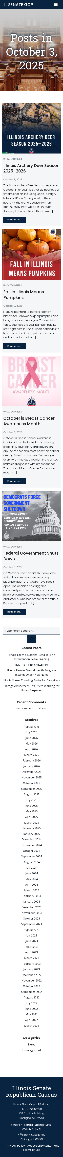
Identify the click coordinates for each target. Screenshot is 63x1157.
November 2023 (32, 913)
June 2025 (31, 805)
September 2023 (31, 924)
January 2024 (31, 901)
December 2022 (31, 975)
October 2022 (31, 986)
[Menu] (56, 4)
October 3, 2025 (12, 179)
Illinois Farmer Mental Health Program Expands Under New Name (31, 672)
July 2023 (31, 935)
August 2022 (31, 997)
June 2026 (31, 738)
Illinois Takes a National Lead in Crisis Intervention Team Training (31, 657)
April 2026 (31, 749)
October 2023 (31, 918)
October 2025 (31, 783)
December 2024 (31, 839)
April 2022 (31, 1020)
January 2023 (31, 969)
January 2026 (31, 766)
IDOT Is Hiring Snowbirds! (31, 665)
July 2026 (31, 732)
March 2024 (31, 890)
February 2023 (32, 964)
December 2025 (31, 772)
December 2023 (31, 907)
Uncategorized (12, 159)
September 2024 (31, 856)
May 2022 (32, 1014)
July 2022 (31, 1003)
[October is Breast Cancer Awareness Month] (31, 381)
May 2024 (32, 879)
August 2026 (31, 727)
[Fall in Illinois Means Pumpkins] (31, 254)
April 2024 (31, 884)
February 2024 (32, 896)
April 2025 (31, 817)
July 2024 (31, 867)
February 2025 (32, 828)
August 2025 (31, 794)
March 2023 (31, 958)
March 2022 (31, 1026)
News (31, 1044)
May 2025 (32, 811)
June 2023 (31, 941)
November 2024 (32, 845)
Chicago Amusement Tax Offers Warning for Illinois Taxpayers (31, 688)
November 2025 (32, 777)
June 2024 (31, 873)
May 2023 (32, 947)
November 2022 (32, 980)
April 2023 (31, 952)
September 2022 (31, 992)
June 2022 (31, 1009)
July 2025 (31, 800)
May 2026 (32, 743)
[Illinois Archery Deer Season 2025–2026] (31, 128)
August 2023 (31, 930)
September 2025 (31, 789)
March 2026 (31, 755)
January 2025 (31, 834)
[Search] (31, 639)
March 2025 (31, 822)
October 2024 (31, 851)
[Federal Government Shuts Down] (31, 516)
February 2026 (32, 760)
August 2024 (31, 862)
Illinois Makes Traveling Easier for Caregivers (31, 680)
